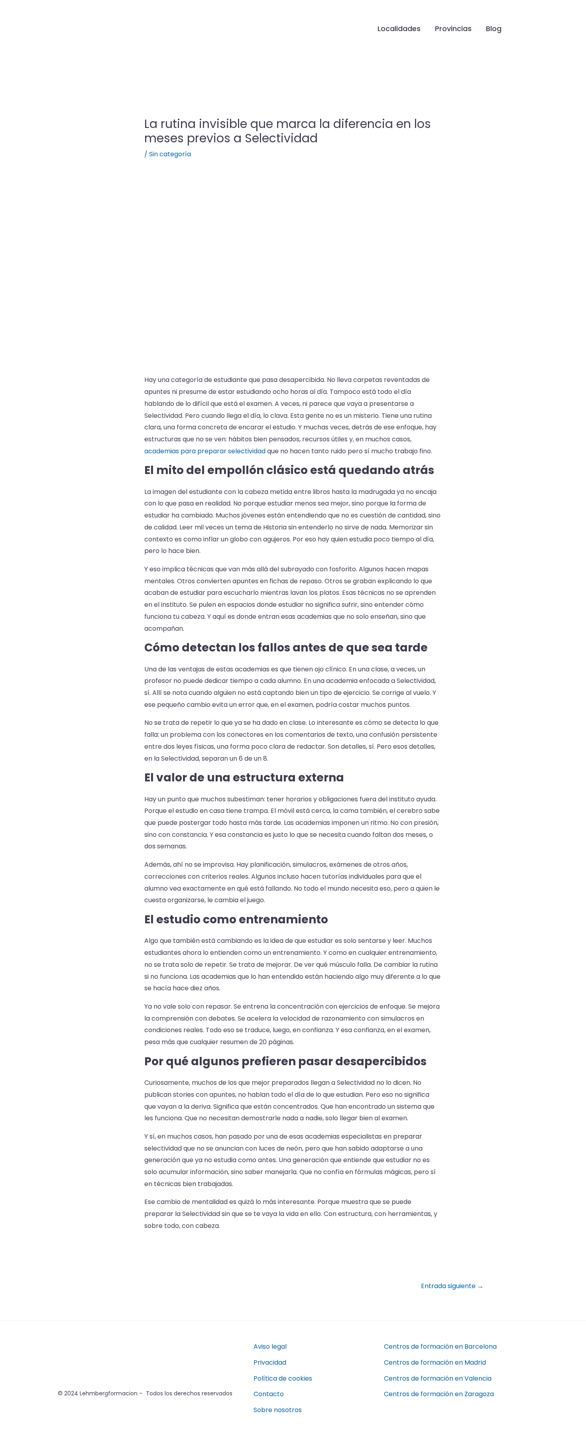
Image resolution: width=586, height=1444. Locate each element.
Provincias (453, 28)
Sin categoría (170, 154)
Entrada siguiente (452, 1286)
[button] (521, 28)
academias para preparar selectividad (204, 451)
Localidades (399, 28)
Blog (493, 28)
